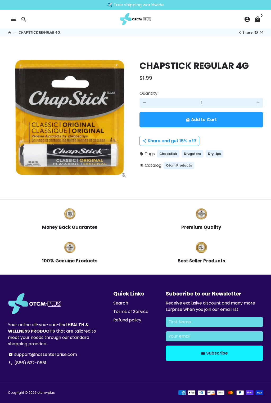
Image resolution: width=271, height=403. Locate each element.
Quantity (148, 93)
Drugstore (192, 153)
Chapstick (168, 153)
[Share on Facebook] (256, 32)
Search (120, 303)
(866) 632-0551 (27, 363)
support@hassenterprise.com (42, 354)
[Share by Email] (261, 32)
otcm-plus (46, 392)
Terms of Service (130, 311)
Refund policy (127, 320)
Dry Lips (214, 153)
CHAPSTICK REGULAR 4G (39, 32)
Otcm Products (179, 165)
